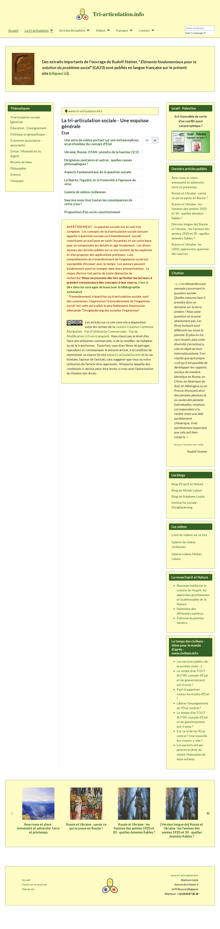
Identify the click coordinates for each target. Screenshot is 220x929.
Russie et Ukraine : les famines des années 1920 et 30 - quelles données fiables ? (134, 828)
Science (15, 174)
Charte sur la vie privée (34, 884)
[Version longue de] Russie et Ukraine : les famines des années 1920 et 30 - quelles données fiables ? (181, 830)
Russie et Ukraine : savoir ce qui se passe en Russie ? (86, 826)
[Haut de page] (214, 923)
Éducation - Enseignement (28, 128)
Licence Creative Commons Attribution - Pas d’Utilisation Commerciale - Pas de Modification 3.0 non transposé (110, 331)
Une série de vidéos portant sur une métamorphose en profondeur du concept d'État (101, 142)
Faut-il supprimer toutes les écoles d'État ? (193, 694)
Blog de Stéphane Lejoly (188, 496)
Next (208, 813)
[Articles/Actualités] (87, 30)
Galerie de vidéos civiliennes (85, 192)
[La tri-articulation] (51, 30)
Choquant (17, 181)
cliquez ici (58, 73)
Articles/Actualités (72, 30)
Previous (12, 813)
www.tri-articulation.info (124, 355)
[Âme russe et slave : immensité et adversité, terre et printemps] (38, 804)
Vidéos (100, 30)
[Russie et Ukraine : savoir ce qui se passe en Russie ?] (86, 804)
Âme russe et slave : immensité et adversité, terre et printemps (38, 828)
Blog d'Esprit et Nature (187, 484)
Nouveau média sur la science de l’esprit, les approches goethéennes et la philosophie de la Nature (193, 595)
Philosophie (18, 168)
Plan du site (28, 889)
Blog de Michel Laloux (187, 490)
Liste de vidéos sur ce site (189, 535)
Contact (144, 30)
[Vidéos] (107, 30)
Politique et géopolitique (27, 134)
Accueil (13, 30)
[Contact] (152, 30)
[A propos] (130, 30)
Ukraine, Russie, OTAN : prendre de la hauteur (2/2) (101, 152)
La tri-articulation (36, 30)
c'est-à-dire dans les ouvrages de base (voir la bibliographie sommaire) (108, 287)
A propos (122, 30)
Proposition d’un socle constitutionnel (92, 212)
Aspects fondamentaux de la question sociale (97, 172)
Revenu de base (21, 162)
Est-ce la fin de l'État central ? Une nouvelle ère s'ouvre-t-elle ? (192, 735)
